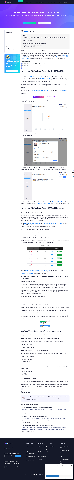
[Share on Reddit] (73, 174)
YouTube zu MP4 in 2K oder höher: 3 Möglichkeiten (35, 416)
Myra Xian (26, 31)
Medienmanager (29, 2)
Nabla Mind (9, 2)
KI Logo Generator (30, 460)
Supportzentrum (53, 451)
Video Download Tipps (43, 446)
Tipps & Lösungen (42, 456)
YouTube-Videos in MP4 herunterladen (40, 90)
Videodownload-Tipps (30, 8)
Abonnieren (18, 455)
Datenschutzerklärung (62, 478)
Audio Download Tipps (43, 449)
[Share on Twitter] (73, 172)
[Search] (17, 467)
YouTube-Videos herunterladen (36, 76)
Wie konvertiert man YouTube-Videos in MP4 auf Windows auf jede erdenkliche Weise (12, 45)
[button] (71, 465)
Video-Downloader (30, 446)
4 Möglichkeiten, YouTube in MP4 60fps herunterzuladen (37, 407)
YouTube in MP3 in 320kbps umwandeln (53, 223)
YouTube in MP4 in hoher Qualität (42, 203)
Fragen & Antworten (42, 459)
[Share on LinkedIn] (73, 176)
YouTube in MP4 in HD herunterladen (32, 223)
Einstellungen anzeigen (66, 475)
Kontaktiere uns (53, 449)
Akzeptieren (52, 475)
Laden (60, 2)
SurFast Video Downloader (45, 78)
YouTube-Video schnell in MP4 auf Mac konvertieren (34, 63)
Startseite (23, 8)
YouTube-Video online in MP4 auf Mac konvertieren (34, 65)
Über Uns (52, 446)
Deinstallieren (63, 463)
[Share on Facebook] (73, 170)
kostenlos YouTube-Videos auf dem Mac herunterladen (37, 270)
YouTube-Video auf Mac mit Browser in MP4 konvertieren (35, 68)
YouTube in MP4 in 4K (57, 201)
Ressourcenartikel (42, 462)
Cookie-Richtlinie (55, 478)
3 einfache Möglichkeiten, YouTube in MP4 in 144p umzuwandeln (39, 425)
